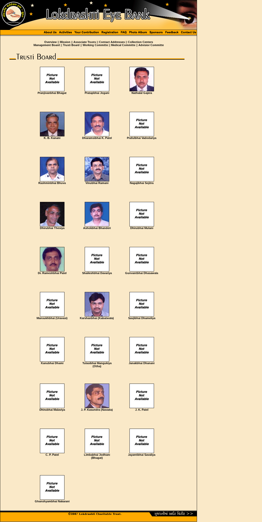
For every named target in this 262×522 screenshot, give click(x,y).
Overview (50, 42)
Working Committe (95, 45)
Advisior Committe (151, 45)
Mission (65, 42)
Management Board (47, 45)
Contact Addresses (112, 42)
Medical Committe (123, 45)
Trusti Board (71, 45)
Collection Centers (140, 42)
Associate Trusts (84, 42)
